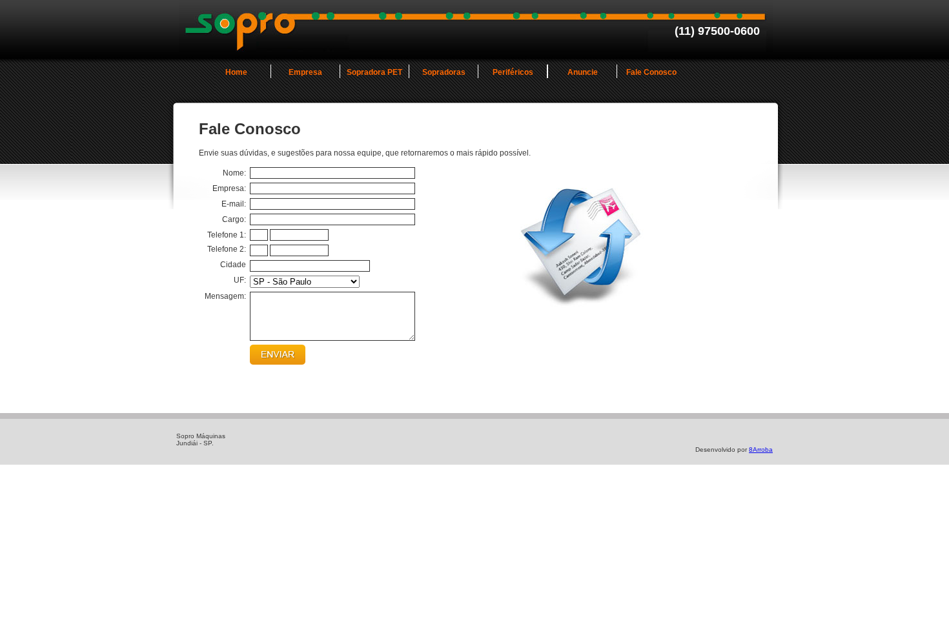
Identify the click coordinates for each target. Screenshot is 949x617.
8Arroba (761, 449)
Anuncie (582, 72)
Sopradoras (443, 72)
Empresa (305, 72)
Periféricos (513, 72)
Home (236, 72)
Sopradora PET (374, 72)
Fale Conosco (651, 72)
